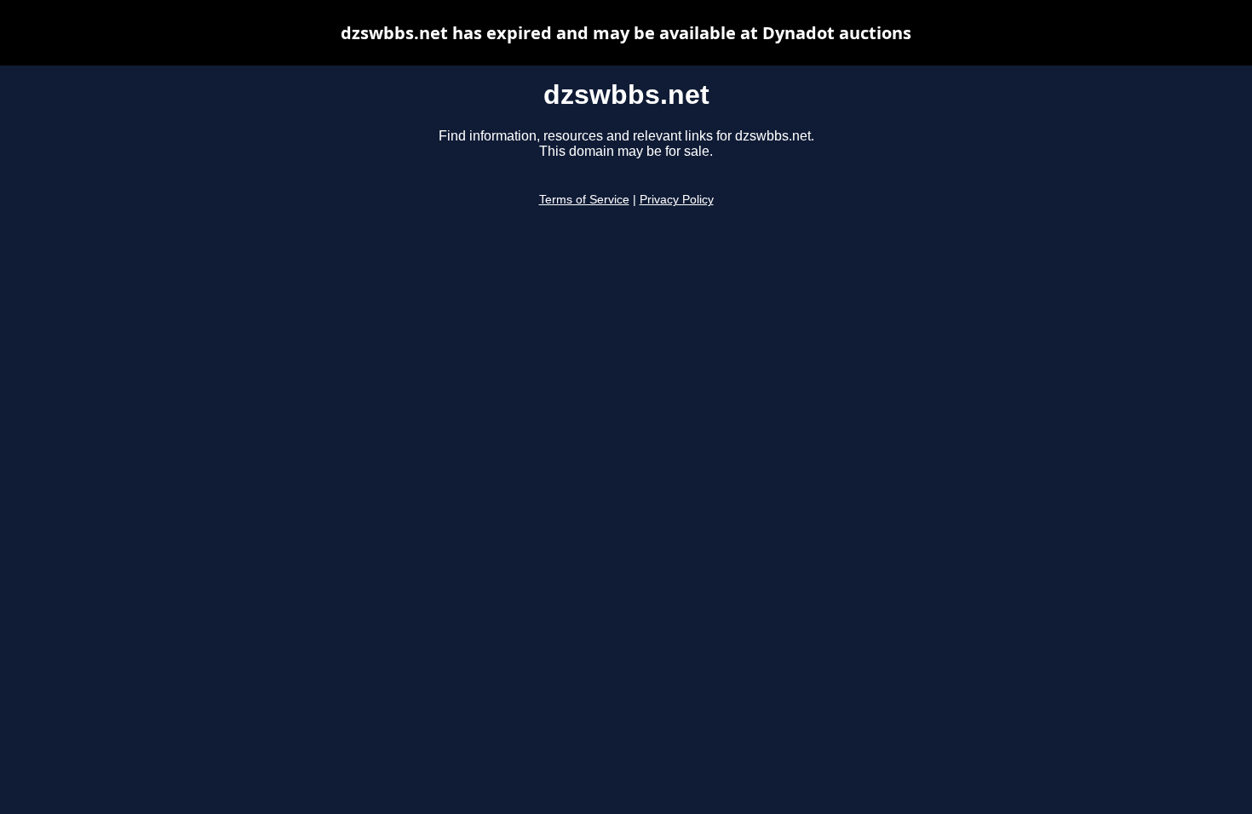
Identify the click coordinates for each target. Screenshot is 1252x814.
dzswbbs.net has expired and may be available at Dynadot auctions (626, 32)
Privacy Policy (677, 199)
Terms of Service (584, 199)
